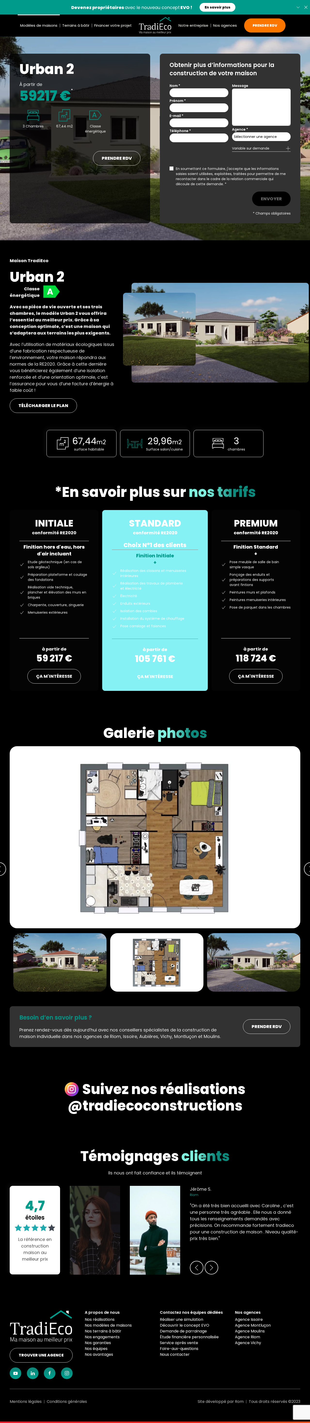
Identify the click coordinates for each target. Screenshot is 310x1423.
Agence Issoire (249, 1319)
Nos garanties (98, 1343)
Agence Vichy (248, 1343)
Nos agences (248, 1312)
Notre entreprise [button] (193, 25)
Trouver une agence (41, 1355)
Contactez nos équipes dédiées (191, 1312)
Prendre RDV (265, 25)
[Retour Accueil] (155, 25)
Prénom (178, 100)
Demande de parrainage (183, 1331)
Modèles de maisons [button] (38, 25)
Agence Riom (247, 1337)
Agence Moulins (250, 1331)
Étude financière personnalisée (189, 1337)
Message (240, 85)
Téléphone (180, 130)
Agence (240, 129)
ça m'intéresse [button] (54, 676)
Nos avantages (99, 1354)
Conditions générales (67, 1401)
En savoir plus (217, 7)
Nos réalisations (100, 1319)
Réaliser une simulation (181, 1319)
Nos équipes (96, 1348)
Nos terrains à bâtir (103, 1331)
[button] (306, 7)
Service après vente (179, 1343)
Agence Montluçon (253, 1325)
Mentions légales (26, 1401)
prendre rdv (117, 158)
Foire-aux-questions (179, 1348)
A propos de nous (102, 1312)
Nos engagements (102, 1337)
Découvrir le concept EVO (184, 1325)
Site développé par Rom (221, 1401)
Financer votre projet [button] (113, 25)
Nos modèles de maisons (108, 1325)
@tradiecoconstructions (155, 1105)
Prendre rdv (267, 1026)
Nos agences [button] (225, 25)
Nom (175, 85)
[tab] (156, 962)
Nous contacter (175, 1354)
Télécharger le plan (43, 405)
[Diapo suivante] (298, 7)
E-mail (176, 115)
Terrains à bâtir (75, 25)
